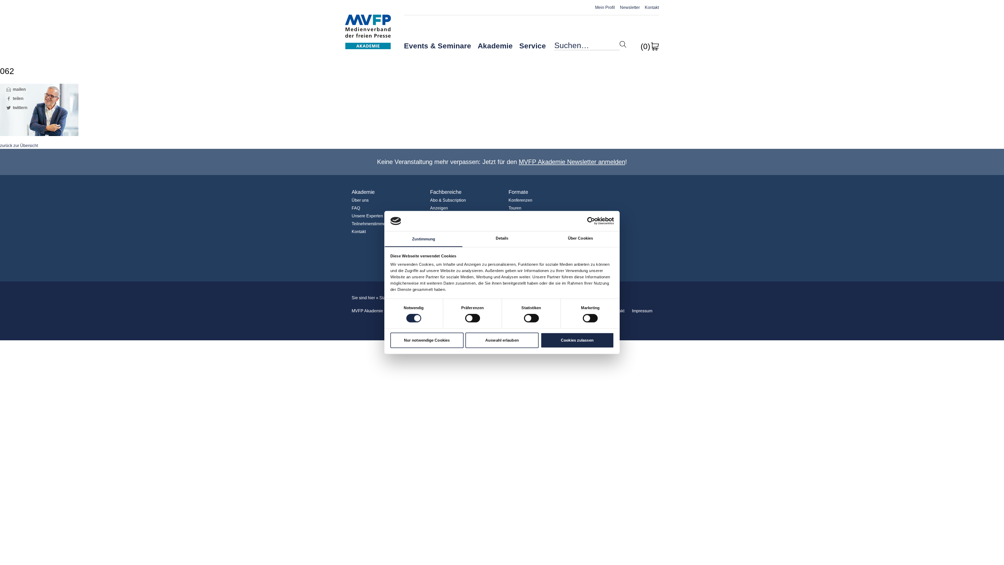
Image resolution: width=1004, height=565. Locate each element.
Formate (518, 192)
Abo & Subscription (448, 200)
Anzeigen (439, 208)
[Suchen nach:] (587, 46)
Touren (515, 208)
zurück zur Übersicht (19, 145)
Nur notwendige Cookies (427, 340)
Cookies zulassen (577, 340)
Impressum (642, 311)
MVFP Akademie (368, 26)
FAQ (356, 208)
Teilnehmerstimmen (370, 224)
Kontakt (652, 7)
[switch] (472, 318)
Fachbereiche (445, 192)
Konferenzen (520, 200)
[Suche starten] (623, 44)
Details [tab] (502, 238)
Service (532, 46)
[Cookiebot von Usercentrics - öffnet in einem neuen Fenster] (591, 221)
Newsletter (630, 7)
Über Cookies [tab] (580, 238)
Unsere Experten (367, 216)
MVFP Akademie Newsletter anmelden (572, 161)
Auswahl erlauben (502, 340)
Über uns (360, 200)
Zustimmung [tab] (423, 239)
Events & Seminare (437, 46)
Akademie (495, 46)
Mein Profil (605, 7)
